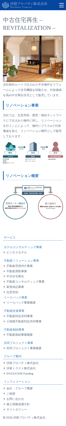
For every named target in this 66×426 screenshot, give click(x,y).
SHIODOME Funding (19, 373)
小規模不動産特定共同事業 (24, 321)
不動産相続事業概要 (19, 334)
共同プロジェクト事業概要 (24, 348)
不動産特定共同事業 (19, 316)
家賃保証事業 (15, 286)
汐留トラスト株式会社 (21, 368)
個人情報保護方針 (18, 404)
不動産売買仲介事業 (19, 265)
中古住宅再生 (15, 276)
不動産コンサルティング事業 (25, 281)
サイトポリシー (16, 409)
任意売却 (12, 292)
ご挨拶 (10, 393)
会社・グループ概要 (19, 388)
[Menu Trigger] (61, 4)
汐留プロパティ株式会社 (22, 363)
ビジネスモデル (16, 252)
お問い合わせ (15, 398)
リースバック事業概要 (21, 302)
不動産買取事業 (16, 271)
